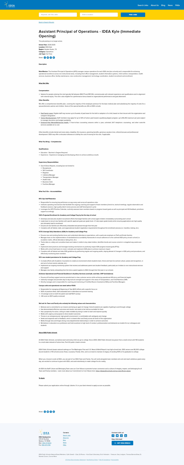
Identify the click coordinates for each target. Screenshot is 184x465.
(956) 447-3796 (46, 445)
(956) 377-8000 (46, 443)
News (170, 5)
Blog (163, 5)
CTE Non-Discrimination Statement (75, 460)
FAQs (177, 5)
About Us (155, 5)
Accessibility (115, 460)
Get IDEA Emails (123, 443)
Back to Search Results (46, 22)
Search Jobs (143, 5)
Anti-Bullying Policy (92, 460)
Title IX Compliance (104, 460)
